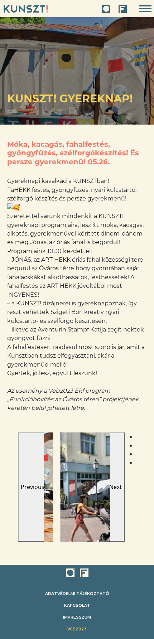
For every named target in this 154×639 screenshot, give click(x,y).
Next (115, 487)
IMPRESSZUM (77, 617)
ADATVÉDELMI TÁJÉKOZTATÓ (77, 593)
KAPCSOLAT (77, 605)
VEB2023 (77, 628)
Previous (32, 487)
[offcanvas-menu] (145, 9)
